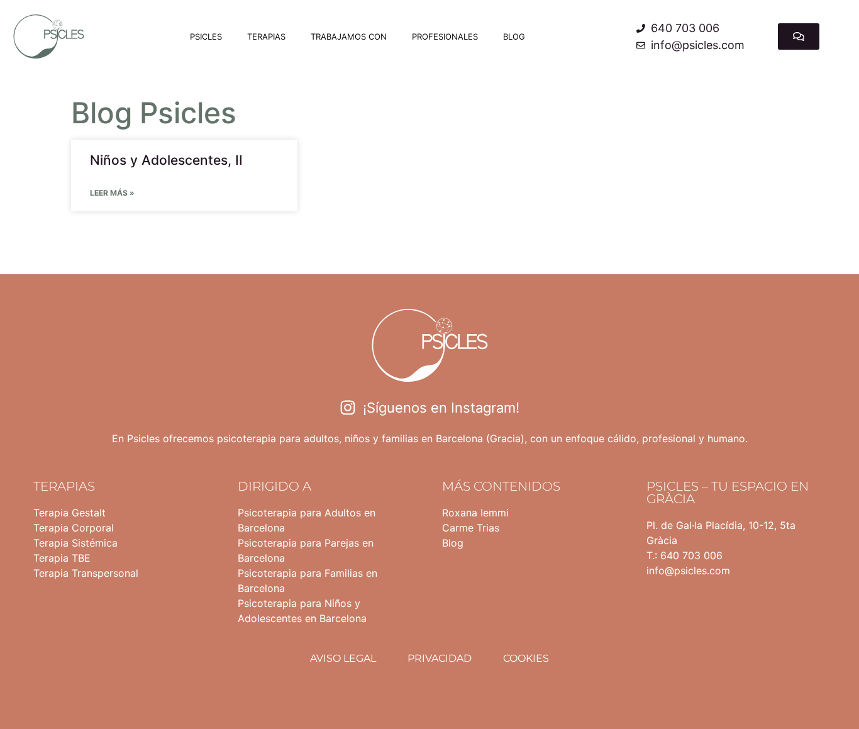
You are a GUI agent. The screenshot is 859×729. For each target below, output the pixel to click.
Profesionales (445, 36)
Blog (514, 36)
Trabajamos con (349, 36)
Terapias (266, 36)
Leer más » (112, 193)
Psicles (206, 36)
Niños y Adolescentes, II (166, 160)
